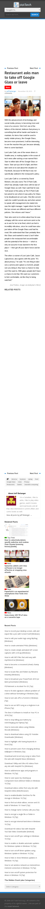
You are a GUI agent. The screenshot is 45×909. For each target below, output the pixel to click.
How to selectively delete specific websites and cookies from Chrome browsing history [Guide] (17, 543)
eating (30, 479)
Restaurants (10, 484)
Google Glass (11, 482)
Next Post (34, 68)
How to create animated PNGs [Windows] (21, 645)
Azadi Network (13, 906)
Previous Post (12, 68)
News (8, 87)
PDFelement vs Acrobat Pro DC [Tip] (19, 686)
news (19, 482)
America (14, 479)
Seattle (19, 484)
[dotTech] (23, 6)
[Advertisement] (22, 42)
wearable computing (31, 484)
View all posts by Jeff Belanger (19, 515)
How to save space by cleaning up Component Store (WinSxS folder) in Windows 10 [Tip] (22, 781)
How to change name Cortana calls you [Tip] (22, 810)
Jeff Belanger (11, 91)
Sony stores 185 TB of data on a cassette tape (16, 616)
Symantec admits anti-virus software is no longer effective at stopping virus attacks (16, 569)
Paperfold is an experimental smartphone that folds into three (17, 593)
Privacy (26, 482)
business (22, 479)
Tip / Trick (11, 538)
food (36, 479)
